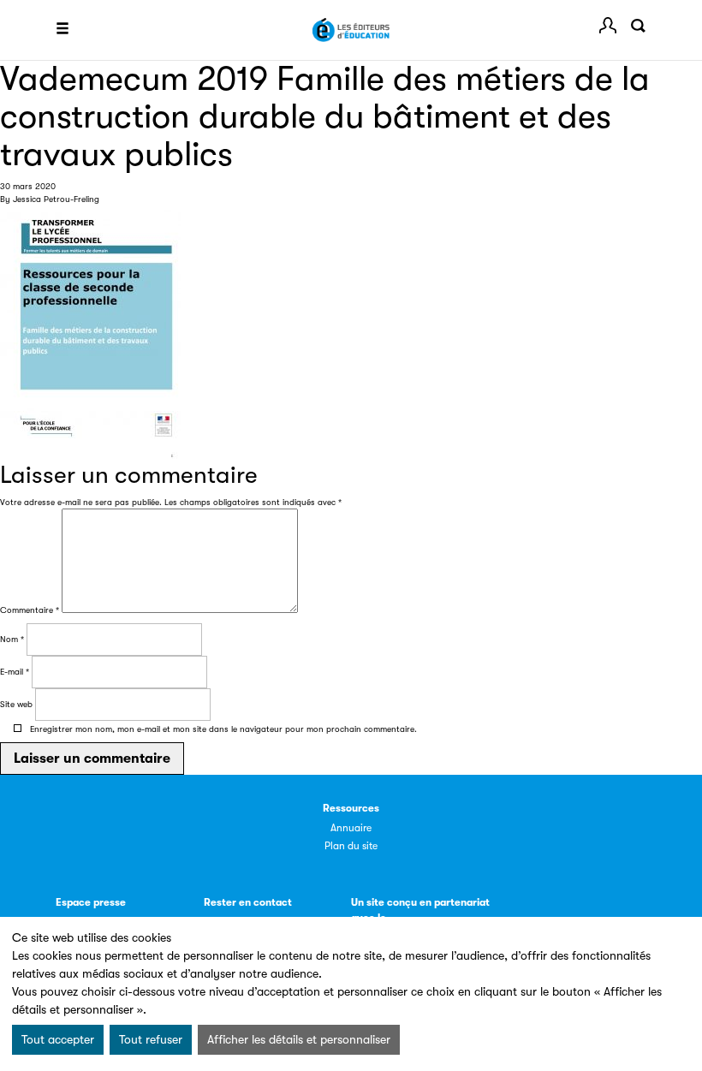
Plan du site (351, 846)
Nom (12, 639)
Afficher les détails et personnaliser (298, 1039)
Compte (607, 25)
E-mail (14, 671)
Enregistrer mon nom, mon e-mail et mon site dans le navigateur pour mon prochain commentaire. (223, 729)
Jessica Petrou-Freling (56, 199)
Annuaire (351, 828)
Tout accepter (57, 1039)
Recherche (637, 25)
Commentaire (29, 610)
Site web (16, 704)
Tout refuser (150, 1039)
